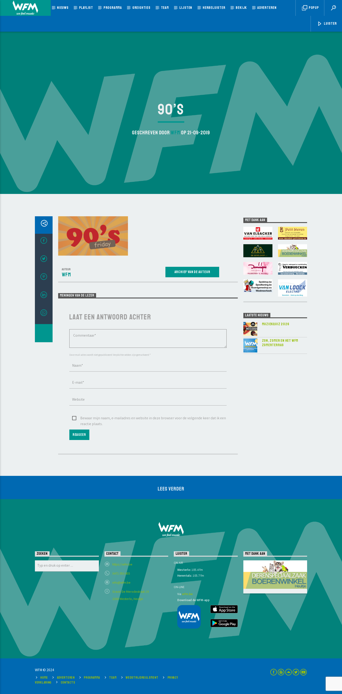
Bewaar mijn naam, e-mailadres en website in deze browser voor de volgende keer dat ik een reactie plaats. (153, 418)
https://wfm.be (122, 564)
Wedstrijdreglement (142, 677)
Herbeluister (214, 7)
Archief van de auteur (192, 272)
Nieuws (63, 7)
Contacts (68, 682)
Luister (330, 23)
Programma (113, 7)
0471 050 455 (121, 574)
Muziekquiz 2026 (275, 324)
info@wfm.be (121, 583)
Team (165, 7)
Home (44, 677)
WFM (175, 132)
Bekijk (241, 7)
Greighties (141, 7)
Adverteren (267, 7)
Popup (313, 7)
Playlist (86, 7)
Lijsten (185, 7)
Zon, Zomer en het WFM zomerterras (280, 343)
